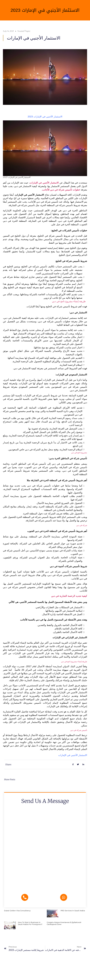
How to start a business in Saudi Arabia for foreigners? (30, 923)
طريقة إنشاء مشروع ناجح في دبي (69, 301)
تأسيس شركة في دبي (78, 730)
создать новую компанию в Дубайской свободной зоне (64, 923)
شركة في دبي (81, 525)
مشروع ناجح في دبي (79, 453)
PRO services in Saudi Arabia (73, 911)
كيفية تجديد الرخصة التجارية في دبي (69, 596)
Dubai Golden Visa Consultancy (17, 911)
